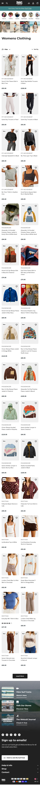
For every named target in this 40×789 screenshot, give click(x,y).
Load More (20, 676)
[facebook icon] (3, 735)
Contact (5, 772)
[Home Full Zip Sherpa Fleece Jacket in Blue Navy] (10, 295)
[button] (7, 3)
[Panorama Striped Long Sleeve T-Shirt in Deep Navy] (29, 295)
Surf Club (28, 8)
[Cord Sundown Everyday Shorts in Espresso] (29, 526)
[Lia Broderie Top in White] (10, 526)
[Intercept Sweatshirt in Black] (10, 140)
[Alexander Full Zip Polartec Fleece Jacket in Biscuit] (29, 373)
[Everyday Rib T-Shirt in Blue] (10, 603)
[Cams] (29, 3)
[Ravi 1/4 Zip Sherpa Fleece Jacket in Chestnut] (10, 373)
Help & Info (7, 765)
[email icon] (19, 735)
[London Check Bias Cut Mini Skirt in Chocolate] (10, 564)
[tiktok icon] (15, 735)
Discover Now (22, 709)
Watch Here (21, 695)
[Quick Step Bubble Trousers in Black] (29, 65)
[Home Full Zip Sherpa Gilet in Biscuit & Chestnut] (10, 254)
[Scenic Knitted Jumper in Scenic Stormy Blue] (10, 450)
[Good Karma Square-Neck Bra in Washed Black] (29, 176)
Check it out (21, 723)
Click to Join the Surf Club (16, 758)
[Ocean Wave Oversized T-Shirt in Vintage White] (29, 564)
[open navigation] (2, 3)
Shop (4, 769)
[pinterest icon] (11, 735)
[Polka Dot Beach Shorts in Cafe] (10, 488)
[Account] (33, 3)
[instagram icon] (7, 735)
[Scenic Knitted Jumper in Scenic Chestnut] (29, 411)
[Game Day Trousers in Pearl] (10, 104)
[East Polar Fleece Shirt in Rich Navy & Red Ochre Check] (29, 254)
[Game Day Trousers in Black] (29, 104)
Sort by (36, 49)
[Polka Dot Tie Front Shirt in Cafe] (29, 488)
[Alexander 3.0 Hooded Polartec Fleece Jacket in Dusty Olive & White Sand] (10, 214)
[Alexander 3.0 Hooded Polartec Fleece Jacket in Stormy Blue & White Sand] (29, 214)
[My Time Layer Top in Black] (29, 140)
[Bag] (37, 3)
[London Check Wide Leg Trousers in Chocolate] (29, 603)
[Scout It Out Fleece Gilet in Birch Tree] (10, 65)
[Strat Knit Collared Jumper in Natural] (29, 642)
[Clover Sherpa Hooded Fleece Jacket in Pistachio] (10, 411)
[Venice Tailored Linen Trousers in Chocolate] (10, 642)
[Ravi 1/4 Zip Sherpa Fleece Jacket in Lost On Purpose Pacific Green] (29, 333)
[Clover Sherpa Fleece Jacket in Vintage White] (10, 333)
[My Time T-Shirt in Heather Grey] (10, 176)
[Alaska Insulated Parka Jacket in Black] (29, 450)
